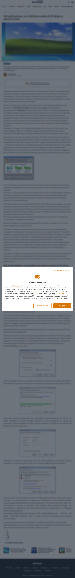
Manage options (42, 306)
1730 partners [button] (16, 286)
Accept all (62, 306)
